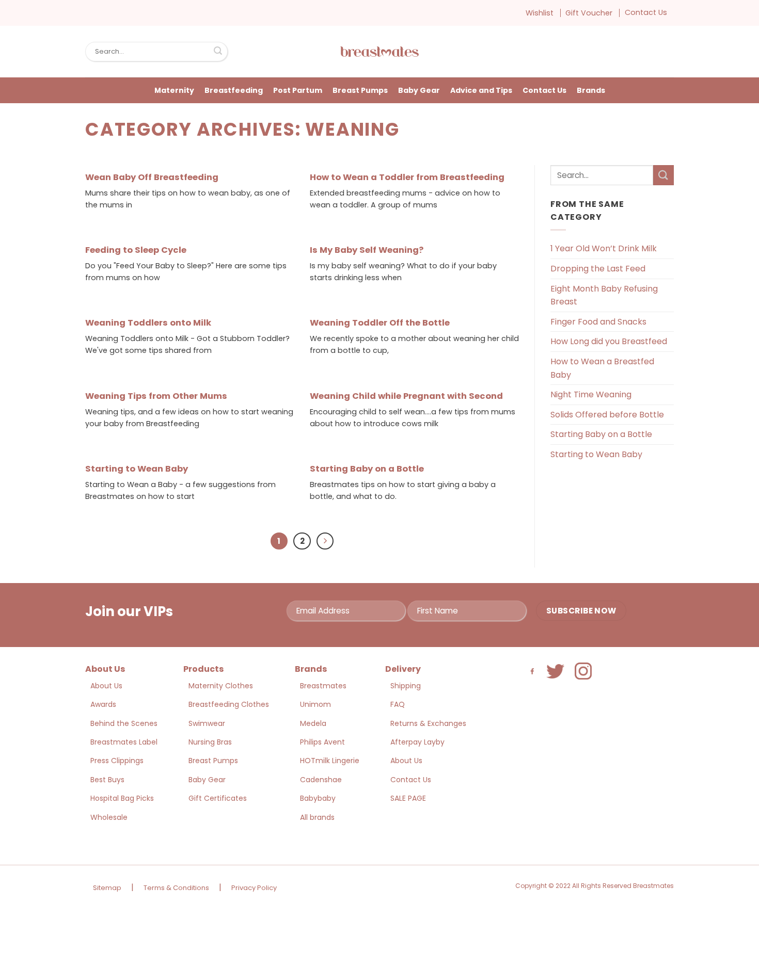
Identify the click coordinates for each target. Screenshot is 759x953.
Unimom (315, 704)
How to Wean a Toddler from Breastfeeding (407, 177)
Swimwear (206, 723)
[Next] (325, 541)
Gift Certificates (217, 798)
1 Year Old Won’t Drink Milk (603, 248)
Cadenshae (321, 779)
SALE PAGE (408, 798)
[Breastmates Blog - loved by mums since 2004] (379, 51)
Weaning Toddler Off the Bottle (380, 323)
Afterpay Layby (417, 742)
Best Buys (107, 779)
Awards (103, 704)
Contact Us (646, 12)
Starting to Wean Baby (136, 469)
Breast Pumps (360, 90)
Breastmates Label (123, 742)
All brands (317, 817)
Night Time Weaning (590, 394)
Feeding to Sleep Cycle (135, 250)
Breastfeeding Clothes (228, 704)
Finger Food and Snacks (598, 322)
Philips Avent (322, 742)
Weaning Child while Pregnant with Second (406, 396)
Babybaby (318, 798)
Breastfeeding (233, 90)
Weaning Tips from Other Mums (156, 396)
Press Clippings (117, 760)
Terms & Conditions (176, 888)
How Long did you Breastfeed (608, 341)
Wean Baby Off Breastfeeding (151, 177)
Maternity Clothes (220, 686)
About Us (106, 686)
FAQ (397, 704)
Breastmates (323, 686)
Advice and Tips (481, 90)
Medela (313, 723)
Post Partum (297, 90)
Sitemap (107, 888)
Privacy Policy (254, 888)
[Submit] (218, 51)
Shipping (405, 686)
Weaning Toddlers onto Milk (148, 323)
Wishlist (540, 13)
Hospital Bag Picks (122, 798)
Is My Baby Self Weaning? (366, 250)
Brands (591, 90)
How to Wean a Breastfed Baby (602, 368)
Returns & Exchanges (428, 723)
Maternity (174, 90)
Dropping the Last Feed (597, 268)
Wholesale (109, 817)
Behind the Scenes (123, 723)
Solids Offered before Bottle (607, 415)
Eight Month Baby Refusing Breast (604, 295)
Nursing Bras (210, 742)
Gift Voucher (588, 13)
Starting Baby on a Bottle (367, 469)
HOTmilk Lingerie (329, 760)
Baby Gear (419, 90)
